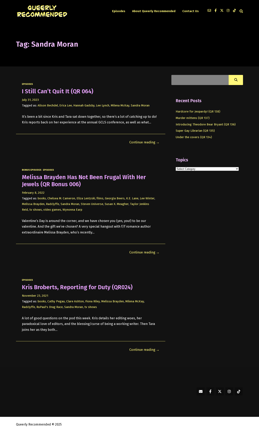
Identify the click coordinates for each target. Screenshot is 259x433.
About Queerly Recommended (153, 11)
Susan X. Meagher (116, 204)
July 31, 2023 (30, 100)
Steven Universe (92, 204)
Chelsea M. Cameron (61, 198)
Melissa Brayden (33, 204)
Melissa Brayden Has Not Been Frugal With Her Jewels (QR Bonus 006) (84, 181)
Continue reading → (144, 142)
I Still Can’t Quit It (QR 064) (57, 91)
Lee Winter (147, 198)
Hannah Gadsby (83, 105)
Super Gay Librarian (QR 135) (195, 130)
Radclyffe (52, 204)
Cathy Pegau (56, 301)
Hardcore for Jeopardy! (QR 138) (198, 111)
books (42, 198)
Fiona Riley (92, 301)
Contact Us (190, 11)
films (100, 198)
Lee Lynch (102, 105)
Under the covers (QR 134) (194, 137)
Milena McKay (120, 105)
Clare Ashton (75, 301)
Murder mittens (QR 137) (192, 118)
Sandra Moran (140, 105)
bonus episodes (31, 169)
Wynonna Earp (72, 209)
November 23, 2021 (35, 295)
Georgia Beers (115, 198)
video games (52, 209)
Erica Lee (65, 105)
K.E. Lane (132, 198)
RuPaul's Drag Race (49, 307)
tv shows (35, 209)
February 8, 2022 (33, 192)
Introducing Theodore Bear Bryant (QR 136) (206, 124)
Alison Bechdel (48, 105)
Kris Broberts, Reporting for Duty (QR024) (77, 287)
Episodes (118, 11)
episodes (27, 84)
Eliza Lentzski (85, 198)
